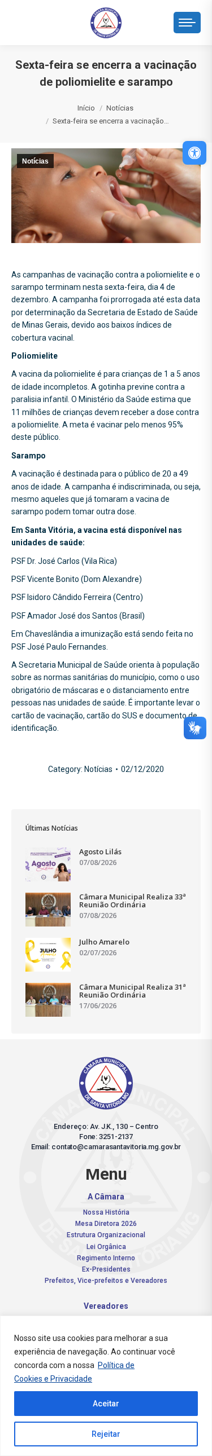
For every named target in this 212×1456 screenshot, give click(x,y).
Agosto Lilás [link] (100, 851)
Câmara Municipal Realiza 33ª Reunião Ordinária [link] (132, 900)
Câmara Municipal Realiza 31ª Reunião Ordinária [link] (132, 991)
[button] (36, 19)
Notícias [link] (35, 161)
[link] (194, 153)
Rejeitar (106, 1434)
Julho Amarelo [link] (104, 942)
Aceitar (106, 1403)
